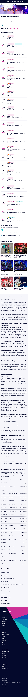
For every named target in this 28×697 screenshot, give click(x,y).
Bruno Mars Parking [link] (5, 572)
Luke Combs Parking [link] (5, 597)
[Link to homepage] (14, 4)
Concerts (7, 297)
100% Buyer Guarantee (16, 1)
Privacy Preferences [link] (6, 686)
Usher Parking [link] (4, 575)
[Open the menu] (2, 4)
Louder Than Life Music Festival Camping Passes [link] (12, 584)
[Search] (25, 4)
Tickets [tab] (4, 21)
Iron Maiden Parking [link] (5, 603)
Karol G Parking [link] (4, 600)
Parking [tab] (10, 21)
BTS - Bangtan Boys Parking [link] (7, 578)
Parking (11, 297)
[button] (3, 25)
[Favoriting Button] (26, 7)
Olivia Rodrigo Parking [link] (6, 587)
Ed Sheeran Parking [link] (5, 591)
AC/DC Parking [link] (4, 581)
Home (2, 297)
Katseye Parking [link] (4, 594)
